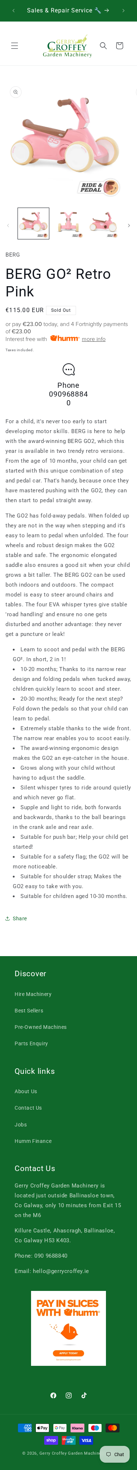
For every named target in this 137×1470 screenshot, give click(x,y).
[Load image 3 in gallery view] (103, 223)
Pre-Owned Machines (41, 1027)
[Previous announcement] (13, 11)
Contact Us (28, 1108)
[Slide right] (129, 225)
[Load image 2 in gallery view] (68, 223)
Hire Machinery (33, 994)
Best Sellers (29, 1011)
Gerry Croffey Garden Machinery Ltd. (77, 1453)
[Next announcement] (123, 11)
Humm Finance (33, 1141)
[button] (15, 46)
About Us (26, 1091)
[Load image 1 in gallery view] (33, 223)
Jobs (21, 1125)
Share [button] (20, 918)
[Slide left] (8, 225)
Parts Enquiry (31, 1043)
